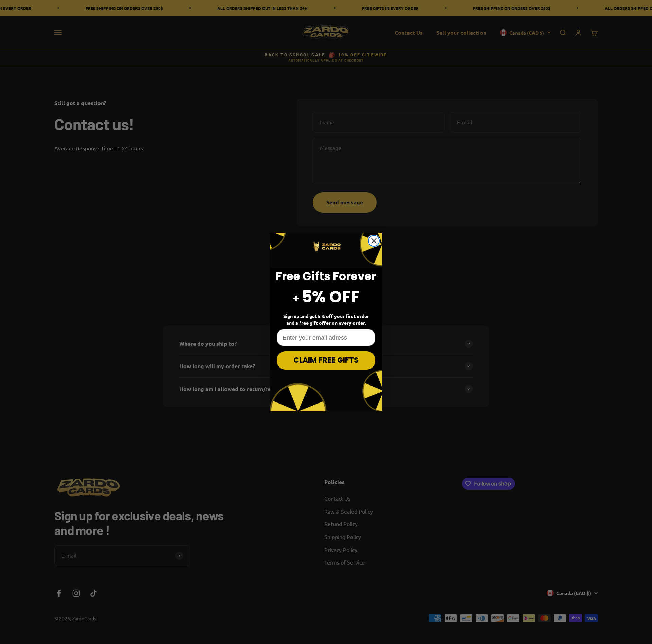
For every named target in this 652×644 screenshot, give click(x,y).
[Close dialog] (373, 240)
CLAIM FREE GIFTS (326, 360)
